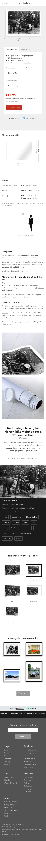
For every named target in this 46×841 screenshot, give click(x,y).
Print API (5, 827)
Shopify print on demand (10, 834)
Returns (7, 764)
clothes (16, 522)
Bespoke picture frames (20, 829)
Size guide (29, 68)
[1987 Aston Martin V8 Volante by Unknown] (34, 671)
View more (23, 693)
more (19, 538)
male (36, 528)
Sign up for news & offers (23, 725)
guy (34, 522)
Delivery (5, 313)
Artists (26, 783)
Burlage (6, 522)
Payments (7, 759)
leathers (27, 528)
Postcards (27, 761)
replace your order (21, 322)
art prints (27, 63)
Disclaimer (8, 816)
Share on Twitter (31, 118)
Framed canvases (30, 759)
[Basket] (42, 3)
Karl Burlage (15, 528)
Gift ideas (7, 780)
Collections (28, 786)
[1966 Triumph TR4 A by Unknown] (34, 649)
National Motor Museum (28, 508)
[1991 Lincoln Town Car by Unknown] (12, 675)
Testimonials (8, 756)
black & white (16, 517)
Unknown (23, 43)
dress (25, 522)
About (6, 753)
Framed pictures (30, 753)
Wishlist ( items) (10, 783)
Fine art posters (30, 750)
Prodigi (12, 827)
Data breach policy (11, 810)
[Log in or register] (39, 3)
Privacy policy (9, 804)
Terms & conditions (11, 802)
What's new (28, 767)
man (5, 533)
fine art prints (23, 271)
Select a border (11, 81)
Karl (5, 528)
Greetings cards (30, 764)
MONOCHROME (25, 533)
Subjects (27, 780)
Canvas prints (29, 756)
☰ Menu (5, 3)
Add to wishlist (16, 118)
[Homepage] (23, 3)
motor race (7, 538)
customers (25, 297)
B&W (5, 517)
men (13, 533)
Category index (30, 789)
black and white (31, 517)
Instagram (28, 792)
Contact (7, 750)
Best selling (28, 777)
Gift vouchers (9, 777)
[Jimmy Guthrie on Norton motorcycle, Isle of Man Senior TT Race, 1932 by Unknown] (12, 649)
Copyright (8, 813)
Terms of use (8, 807)
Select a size (19, 68)
